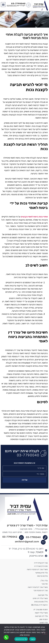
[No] (45, 633)
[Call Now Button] (6, 637)
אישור (33, 639)
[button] (3, 4)
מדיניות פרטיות (21, 639)
